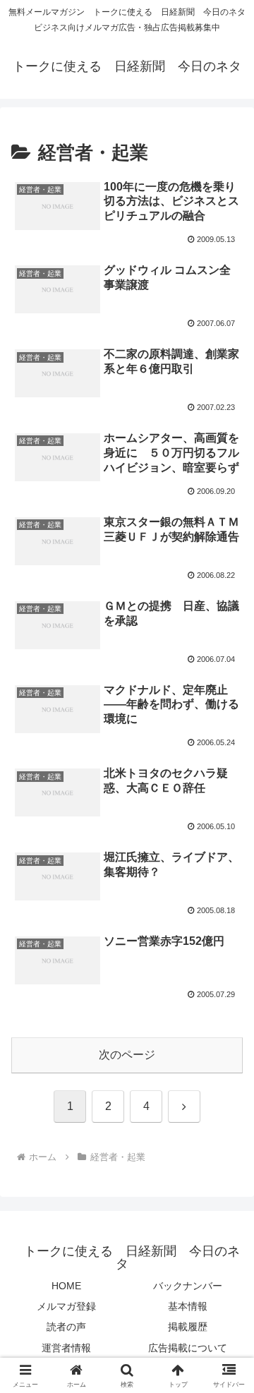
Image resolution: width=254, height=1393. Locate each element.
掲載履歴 (187, 1326)
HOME (66, 1285)
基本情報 (187, 1306)
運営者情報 (66, 1347)
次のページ (127, 1055)
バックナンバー (187, 1285)
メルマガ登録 (66, 1306)
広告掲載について (187, 1347)
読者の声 (66, 1326)
